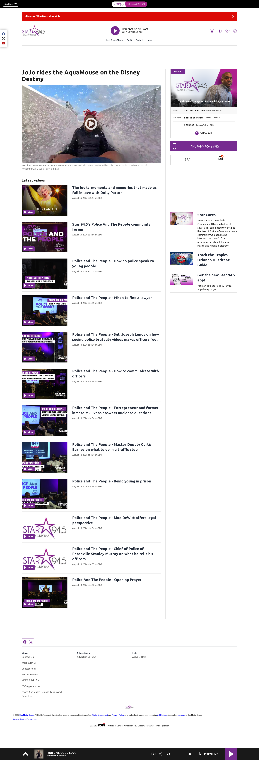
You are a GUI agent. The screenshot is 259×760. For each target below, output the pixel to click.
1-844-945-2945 (205, 146)
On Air (129, 40)
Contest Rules (29, 668)
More (150, 40)
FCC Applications (31, 686)
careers (181, 715)
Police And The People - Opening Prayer (106, 580)
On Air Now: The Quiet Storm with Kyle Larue (203, 101)
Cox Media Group (26, 715)
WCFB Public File (30, 680)
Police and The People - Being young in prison (111, 481)
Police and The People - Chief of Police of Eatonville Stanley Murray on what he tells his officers (112, 554)
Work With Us (29, 662)
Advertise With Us (86, 657)
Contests (140, 40)
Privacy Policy (118, 715)
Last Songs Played (114, 40)
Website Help (139, 657)
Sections (8, 4)
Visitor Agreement (100, 715)
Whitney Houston (132, 32)
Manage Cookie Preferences (25, 719)
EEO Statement (30, 674)
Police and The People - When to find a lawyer (112, 298)
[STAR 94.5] (129, 4)
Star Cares (206, 215)
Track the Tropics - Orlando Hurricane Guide (213, 260)
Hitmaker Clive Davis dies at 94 (42, 16)
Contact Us (28, 657)
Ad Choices (162, 715)
